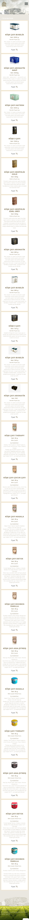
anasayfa (11, 898)
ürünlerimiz (11, 900)
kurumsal (17, 898)
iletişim (16, 900)
